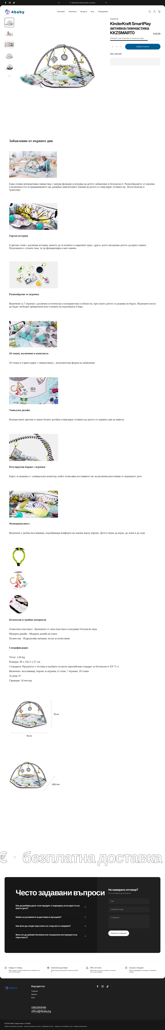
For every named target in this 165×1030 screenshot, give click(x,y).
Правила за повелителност (80, 1026)
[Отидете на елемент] (9, 22)
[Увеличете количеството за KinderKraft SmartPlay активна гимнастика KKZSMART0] (121, 46)
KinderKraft (114, 19)
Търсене (34, 991)
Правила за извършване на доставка (14, 1026)
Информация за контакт (48, 1026)
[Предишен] (59, 2)
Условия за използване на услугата (32, 1026)
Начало (34, 994)
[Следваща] (106, 2)
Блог (33, 998)
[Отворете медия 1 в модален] (59, 61)
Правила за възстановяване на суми (64, 1026)
